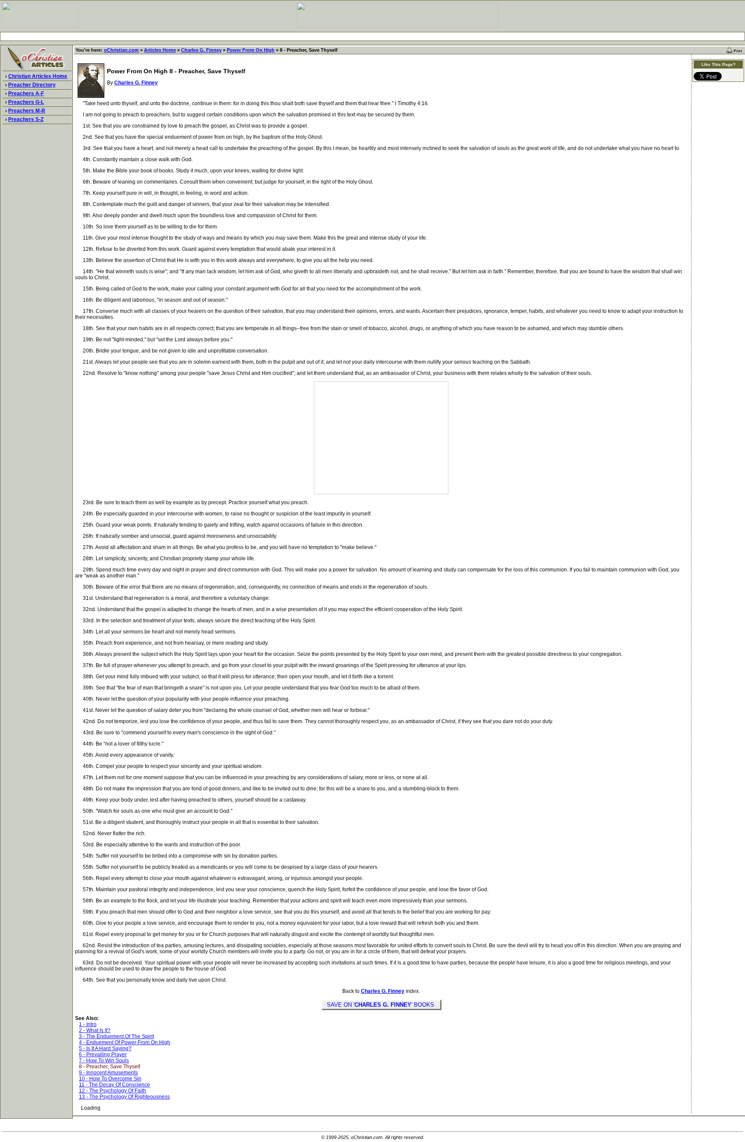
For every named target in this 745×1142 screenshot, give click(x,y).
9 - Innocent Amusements (108, 1073)
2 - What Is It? (94, 1030)
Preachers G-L (26, 102)
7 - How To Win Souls (104, 1061)
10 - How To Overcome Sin (110, 1079)
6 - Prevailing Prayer (103, 1055)
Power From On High (251, 50)
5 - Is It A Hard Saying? (105, 1048)
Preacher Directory (32, 85)
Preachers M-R (26, 111)
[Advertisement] (372, 36)
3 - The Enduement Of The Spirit (116, 1036)
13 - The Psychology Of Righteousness (124, 1097)
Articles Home (160, 50)
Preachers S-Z (26, 119)
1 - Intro (88, 1024)
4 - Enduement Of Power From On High (124, 1042)
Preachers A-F (26, 93)
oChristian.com (121, 50)
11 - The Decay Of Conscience (114, 1085)
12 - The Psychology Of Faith (112, 1091)
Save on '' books (381, 1005)
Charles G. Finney (201, 50)
